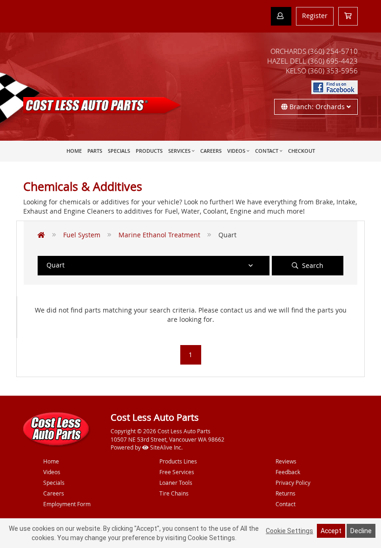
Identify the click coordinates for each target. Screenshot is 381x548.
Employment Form (67, 504)
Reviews (286, 461)
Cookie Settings (289, 531)
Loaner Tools (175, 482)
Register (315, 15)
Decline (361, 531)
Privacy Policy (293, 482)
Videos (236, 150)
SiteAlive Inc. (166, 447)
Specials (119, 150)
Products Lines (178, 461)
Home (74, 150)
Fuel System (81, 234)
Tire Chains (174, 493)
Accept (331, 531)
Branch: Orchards (317, 106)
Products (149, 150)
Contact (266, 150)
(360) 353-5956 (333, 70)
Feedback (288, 472)
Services (179, 150)
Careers (211, 150)
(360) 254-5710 (333, 51)
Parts (94, 150)
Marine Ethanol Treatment (159, 234)
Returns (286, 493)
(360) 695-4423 (333, 60)
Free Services (176, 472)
